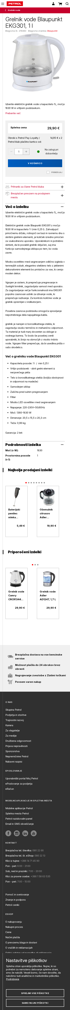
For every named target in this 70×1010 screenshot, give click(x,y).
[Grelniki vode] (6, 10)
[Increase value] (26, 151)
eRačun (9, 788)
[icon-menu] (2, 3)
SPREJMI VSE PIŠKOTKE (35, 993)
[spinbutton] (18, 151)
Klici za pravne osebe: (17, 876)
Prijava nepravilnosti (16, 746)
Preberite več (13, 113)
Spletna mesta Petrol (17, 813)
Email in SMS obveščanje (19, 823)
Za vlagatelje (12, 730)
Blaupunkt (52, 31)
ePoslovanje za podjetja (18, 783)
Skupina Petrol (13, 709)
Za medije (11, 735)
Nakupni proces (14, 926)
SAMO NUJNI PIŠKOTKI (35, 1003)
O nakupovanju (13, 921)
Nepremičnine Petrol (16, 756)
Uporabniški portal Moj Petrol (21, 778)
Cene (8, 932)
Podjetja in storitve (15, 714)
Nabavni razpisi (13, 761)
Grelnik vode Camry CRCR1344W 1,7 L (16, 595)
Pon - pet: (11, 866)
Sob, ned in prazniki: (16, 871)
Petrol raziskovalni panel (18, 818)
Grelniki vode (14, 10)
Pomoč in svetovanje (17, 894)
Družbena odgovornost (18, 740)
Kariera (9, 725)
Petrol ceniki (12, 904)
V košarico (35, 163)
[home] (15, 3)
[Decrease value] (11, 151)
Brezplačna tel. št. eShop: (19, 855)
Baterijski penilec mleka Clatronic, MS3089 (14, 513)
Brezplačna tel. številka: (18, 850)
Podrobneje (12, 979)
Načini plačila (12, 937)
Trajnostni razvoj (14, 720)
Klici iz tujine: (12, 860)
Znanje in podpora (15, 899)
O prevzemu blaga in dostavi (21, 942)
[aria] (16, 496)
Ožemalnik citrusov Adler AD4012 (46, 513)
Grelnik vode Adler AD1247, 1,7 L (48, 595)
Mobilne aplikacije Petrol (19, 808)
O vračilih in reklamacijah (19, 947)
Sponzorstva (12, 751)
